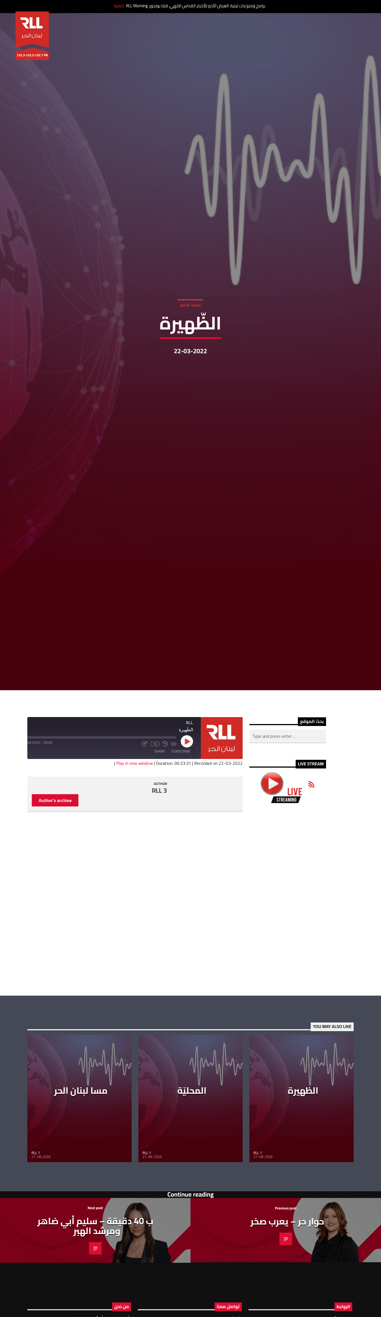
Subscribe (181, 812)
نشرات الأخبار (190, 333)
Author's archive (55, 861)
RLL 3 (159, 852)
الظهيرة (303, 1151)
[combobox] (287, 797)
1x (155, 805)
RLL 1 (36, 1214)
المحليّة (191, 1151)
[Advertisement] (287, 960)
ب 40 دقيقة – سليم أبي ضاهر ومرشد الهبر (95, 1287)
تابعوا (119, 6)
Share (159, 812)
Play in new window (134, 824)
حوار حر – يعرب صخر (287, 1282)
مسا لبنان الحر (81, 1151)
